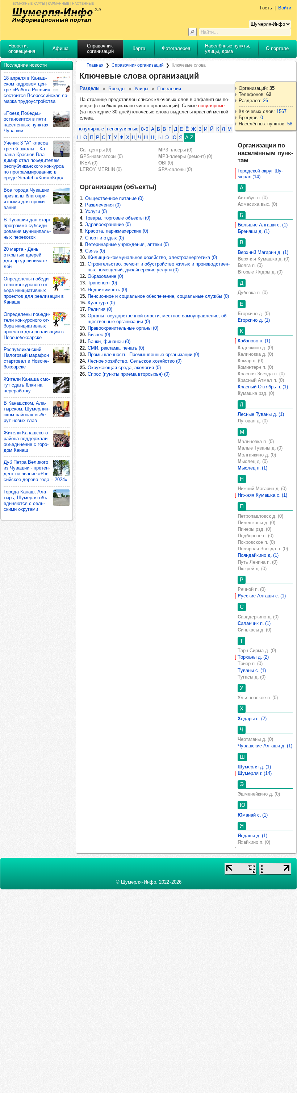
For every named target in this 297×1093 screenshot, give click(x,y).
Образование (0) (105, 276)
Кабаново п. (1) (254, 340)
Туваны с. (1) (252, 670)
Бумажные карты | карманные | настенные (53, 3)
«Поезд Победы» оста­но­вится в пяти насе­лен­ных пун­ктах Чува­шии (26, 121)
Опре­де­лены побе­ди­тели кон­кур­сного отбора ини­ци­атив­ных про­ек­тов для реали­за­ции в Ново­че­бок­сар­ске (34, 326)
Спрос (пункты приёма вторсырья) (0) (129, 374)
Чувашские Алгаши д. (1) (265, 745)
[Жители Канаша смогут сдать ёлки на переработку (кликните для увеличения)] (61, 385)
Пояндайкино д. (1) (258, 555)
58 (289, 123)
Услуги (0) (96, 211)
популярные (91, 129)
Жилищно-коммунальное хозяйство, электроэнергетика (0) (152, 257)
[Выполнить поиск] (192, 32)
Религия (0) (100, 309)
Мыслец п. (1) (252, 468)
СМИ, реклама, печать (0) (116, 348)
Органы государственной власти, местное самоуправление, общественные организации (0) (158, 318)
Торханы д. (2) (253, 657)
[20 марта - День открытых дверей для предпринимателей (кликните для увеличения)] (61, 255)
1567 (281, 111)
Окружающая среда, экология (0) (124, 367)
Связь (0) (95, 251)
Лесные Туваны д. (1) (261, 414)
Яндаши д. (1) (252, 835)
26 (265, 100)
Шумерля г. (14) (255, 773)
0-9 (144, 129)
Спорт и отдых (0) (104, 238)
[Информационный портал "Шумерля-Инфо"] (52, 15)
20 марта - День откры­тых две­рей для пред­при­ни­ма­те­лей (26, 257)
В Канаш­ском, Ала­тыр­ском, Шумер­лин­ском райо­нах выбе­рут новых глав (27, 411)
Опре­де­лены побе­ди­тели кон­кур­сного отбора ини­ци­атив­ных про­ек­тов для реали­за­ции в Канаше (34, 290)
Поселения (169, 88)
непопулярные (122, 129)
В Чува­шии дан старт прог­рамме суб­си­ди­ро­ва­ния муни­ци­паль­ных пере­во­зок (27, 228)
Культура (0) (101, 302)
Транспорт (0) (102, 282)
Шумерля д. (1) (254, 766)
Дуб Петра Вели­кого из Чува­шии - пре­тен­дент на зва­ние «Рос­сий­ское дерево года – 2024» (35, 470)
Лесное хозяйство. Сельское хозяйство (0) (134, 361)
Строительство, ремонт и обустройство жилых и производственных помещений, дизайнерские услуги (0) (159, 266)
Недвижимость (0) (107, 289)
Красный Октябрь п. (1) (263, 386)
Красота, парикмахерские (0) (116, 231)
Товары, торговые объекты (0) (117, 218)
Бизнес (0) (99, 334)
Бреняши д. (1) (253, 231)
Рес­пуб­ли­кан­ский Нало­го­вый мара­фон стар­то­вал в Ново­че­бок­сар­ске (26, 358)
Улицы (141, 88)
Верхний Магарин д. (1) (263, 252)
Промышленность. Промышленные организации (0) (143, 354)
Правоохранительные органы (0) (123, 328)
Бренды (116, 88)
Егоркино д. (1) (254, 320)
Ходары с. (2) (252, 718)
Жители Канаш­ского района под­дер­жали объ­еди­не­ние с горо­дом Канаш (26, 441)
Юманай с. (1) (253, 815)
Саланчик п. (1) (254, 623)
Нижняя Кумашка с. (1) (262, 495)
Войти (284, 8)
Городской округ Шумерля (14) (260, 173)
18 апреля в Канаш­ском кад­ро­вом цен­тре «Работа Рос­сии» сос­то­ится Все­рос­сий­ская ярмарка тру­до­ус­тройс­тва (36, 89)
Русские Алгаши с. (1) (262, 595)
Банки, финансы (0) (109, 341)
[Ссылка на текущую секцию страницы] (203, 76)
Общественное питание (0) (114, 198)
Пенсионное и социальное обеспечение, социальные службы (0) (158, 296)
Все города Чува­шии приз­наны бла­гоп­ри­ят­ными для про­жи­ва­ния (26, 198)
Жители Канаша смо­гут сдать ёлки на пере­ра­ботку (27, 384)
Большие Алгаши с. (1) (263, 225)
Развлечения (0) (103, 205)
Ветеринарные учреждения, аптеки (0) (127, 244)
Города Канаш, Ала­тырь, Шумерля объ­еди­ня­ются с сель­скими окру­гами (26, 500)
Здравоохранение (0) (108, 224)
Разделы (89, 88)
